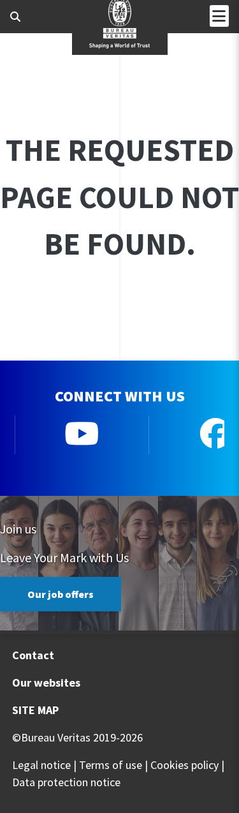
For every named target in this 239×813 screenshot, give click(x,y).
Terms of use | (113, 764)
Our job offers (60, 594)
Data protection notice (66, 782)
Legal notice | (44, 764)
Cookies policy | (187, 764)
